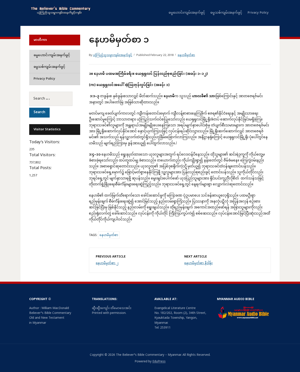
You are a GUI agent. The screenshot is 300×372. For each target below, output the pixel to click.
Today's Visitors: (45, 142)
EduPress (159, 361)
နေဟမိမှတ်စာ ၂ (107, 263)
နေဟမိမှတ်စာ (186, 55)
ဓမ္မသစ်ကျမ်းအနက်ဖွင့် (226, 12)
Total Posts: (41, 168)
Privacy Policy (258, 12)
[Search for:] (54, 99)
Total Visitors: (43, 155)
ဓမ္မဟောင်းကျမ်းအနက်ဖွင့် (187, 12)
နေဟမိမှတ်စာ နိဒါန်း (198, 263)
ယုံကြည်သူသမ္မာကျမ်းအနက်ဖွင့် (112, 55)
